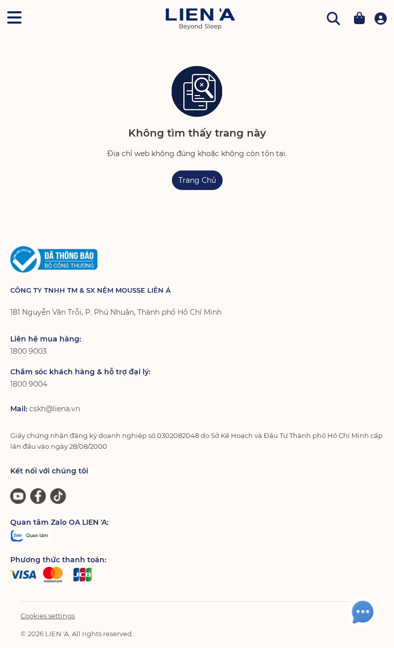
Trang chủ (197, 180)
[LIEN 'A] (200, 18)
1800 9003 (28, 351)
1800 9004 (28, 384)
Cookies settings (48, 616)
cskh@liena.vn (54, 408)
